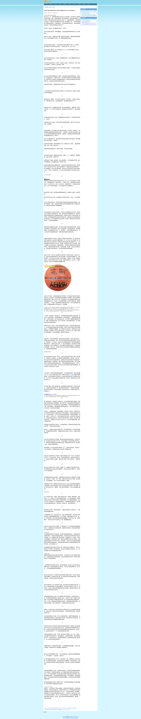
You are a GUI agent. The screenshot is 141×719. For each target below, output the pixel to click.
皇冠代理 (45, 174)
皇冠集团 (73, 374)
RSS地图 (73, 716)
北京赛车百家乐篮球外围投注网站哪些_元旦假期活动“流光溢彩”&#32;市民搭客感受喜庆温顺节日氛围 (61, 708)
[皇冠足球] (47, 2)
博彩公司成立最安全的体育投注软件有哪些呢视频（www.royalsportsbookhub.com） (59, 709)
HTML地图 (76, 716)
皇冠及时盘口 (50, 686)
